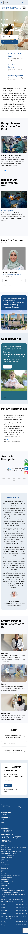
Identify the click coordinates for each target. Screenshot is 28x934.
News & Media (5, 861)
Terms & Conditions (6, 883)
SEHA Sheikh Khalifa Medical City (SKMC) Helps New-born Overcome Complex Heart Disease (12, 348)
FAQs (2, 859)
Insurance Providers (6, 877)
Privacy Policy (5, 885)
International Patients (7, 881)
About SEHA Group (6, 849)
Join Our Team (5, 864)
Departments (4, 872)
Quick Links (4, 868)
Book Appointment (8, 41)
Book (22, 280)
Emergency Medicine (6, 857)
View (5, 280)
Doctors (3, 870)
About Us (4, 846)
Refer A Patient (5, 879)
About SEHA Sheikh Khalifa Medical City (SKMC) (13, 847)
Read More (7, 367)
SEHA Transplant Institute (8, 855)
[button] (4, 170)
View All (3, 185)
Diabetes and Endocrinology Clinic (10, 853)
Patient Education (6, 873)
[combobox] (11, 2)
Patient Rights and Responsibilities (10, 875)
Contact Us (4, 862)
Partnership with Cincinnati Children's (11, 851)
